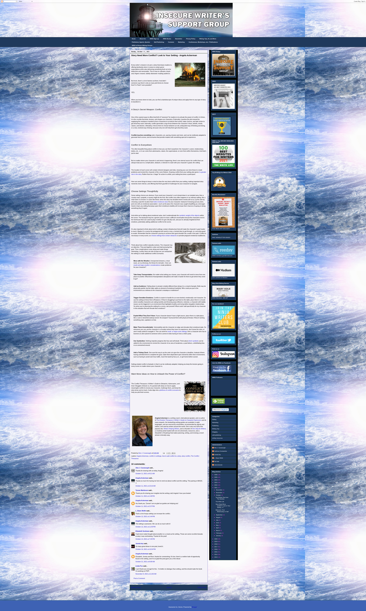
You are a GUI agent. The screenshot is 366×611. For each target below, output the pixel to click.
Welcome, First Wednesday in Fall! (222, 510)
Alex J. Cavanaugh (142, 468)
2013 (216, 557)
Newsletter (178, 39)
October (218, 495)
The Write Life (220, 501)
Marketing (181, 42)
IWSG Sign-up (154, 39)
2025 (216, 477)
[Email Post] (163, 453)
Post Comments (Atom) (173, 594)
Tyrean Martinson (142, 490)
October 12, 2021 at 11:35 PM (145, 527)
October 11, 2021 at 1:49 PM (145, 496)
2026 (216, 474)
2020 (216, 539)
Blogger (194, 607)
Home (134, 39)
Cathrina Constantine (220, 451)
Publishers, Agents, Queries (141, 42)
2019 (216, 541)
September (219, 515)
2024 (216, 480)
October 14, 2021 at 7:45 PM (145, 539)
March (218, 530)
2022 (216, 485)
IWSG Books (167, 39)
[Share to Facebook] (173, 453)
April (217, 528)
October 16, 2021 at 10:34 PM (146, 549)
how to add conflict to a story (171, 456)
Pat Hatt (216, 461)
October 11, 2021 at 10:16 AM (145, 486)
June (217, 522)
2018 (216, 544)
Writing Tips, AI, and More (207, 39)
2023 (216, 482)
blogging (214, 432)
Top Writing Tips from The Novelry (222, 498)
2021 (216, 487)
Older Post (201, 587)
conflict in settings (155, 456)
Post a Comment (139, 578)
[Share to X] (171, 453)
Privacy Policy (190, 39)
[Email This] (167, 453)
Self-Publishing (159, 42)
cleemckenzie (218, 465)
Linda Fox (139, 566)
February (219, 533)
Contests (171, 42)
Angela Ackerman (142, 456)
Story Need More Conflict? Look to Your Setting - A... (223, 505)
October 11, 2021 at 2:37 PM (145, 506)
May (217, 525)
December (219, 490)
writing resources (217, 438)
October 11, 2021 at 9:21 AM (145, 473)
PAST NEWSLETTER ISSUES (221, 237)
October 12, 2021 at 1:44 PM (145, 516)
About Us (143, 39)
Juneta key (139, 543)
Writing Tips (215, 429)
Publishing (215, 425)
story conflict (186, 456)
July (217, 520)
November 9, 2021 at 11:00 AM (146, 574)
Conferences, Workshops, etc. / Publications (203, 42)
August (218, 517)
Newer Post (136, 587)
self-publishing (216, 435)
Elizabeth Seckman (142, 531)
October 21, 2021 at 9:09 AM (145, 561)
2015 (216, 552)
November (219, 492)
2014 (216, 554)
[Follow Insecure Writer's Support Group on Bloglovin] (220, 410)
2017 (216, 546)
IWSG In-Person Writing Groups (142, 45)
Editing (214, 419)
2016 (216, 549)
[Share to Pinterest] (175, 453)
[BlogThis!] (169, 453)
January (218, 535)
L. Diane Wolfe (141, 511)
